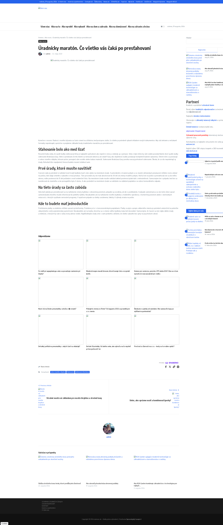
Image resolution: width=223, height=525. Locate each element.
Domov (40, 37)
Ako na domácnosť (117, 26)
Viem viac (45, 26)
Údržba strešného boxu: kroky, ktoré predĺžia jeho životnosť (59, 483)
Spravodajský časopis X (133, 519)
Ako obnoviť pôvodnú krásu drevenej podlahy (102, 483)
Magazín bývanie (159, 2)
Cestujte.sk (89, 2)
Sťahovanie (70, 372)
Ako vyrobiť (67, 26)
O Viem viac (62, 2)
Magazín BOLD (172, 2)
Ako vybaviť (79, 26)
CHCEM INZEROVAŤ (48, 504)
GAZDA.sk (147, 2)
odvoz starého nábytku (58, 372)
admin (48, 54)
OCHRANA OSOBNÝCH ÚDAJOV (52, 502)
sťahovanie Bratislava (82, 372)
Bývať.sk (131, 2)
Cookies (4, 524)
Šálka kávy (98, 2)
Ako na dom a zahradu (97, 26)
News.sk (106, 2)
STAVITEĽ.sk (115, 2)
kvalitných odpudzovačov (205, 109)
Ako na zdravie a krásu (139, 26)
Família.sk (139, 2)
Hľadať (188, 38)
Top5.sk (124, 2)
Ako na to (55, 26)
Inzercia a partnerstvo (75, 2)
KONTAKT (45, 506)
